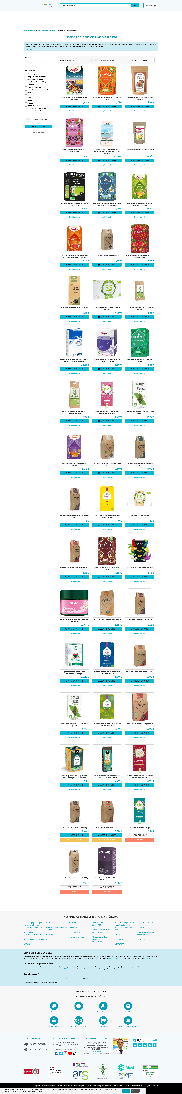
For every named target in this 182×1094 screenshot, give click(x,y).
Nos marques (30, 70)
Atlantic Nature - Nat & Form (36, 87)
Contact (89, 1086)
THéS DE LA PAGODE (145, 922)
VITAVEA (140, 927)
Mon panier (149, 5)
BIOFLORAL (50, 922)
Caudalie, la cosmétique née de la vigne (38, 91)
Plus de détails (29, 49)
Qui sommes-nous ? (137, 1086)
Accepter (126, 1091)
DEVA (29, 98)
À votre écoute (78, 1012)
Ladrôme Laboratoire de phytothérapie (101, 931)
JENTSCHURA (74, 932)
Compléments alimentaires (29, 10)
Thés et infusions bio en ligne (46, 30)
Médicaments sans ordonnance (128, 1026)
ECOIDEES (30, 100)
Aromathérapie (41, 10)
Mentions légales (79, 1086)
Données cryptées (53, 1026)
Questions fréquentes (128, 1012)
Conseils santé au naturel (64, 1086)
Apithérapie (65, 10)
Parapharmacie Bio (29, 30)
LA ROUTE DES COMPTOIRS (36, 108)
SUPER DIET (119, 944)
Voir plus (39, 111)
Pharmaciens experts (103, 1012)
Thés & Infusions (75, 10)
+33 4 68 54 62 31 (96, 1051)
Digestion (148, 958)
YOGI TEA (141, 939)
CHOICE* (30, 95)
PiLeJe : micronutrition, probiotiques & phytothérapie (100, 939)
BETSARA (27, 944)
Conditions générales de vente (102, 1086)
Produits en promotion (40, 119)
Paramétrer (135, 1091)
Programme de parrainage (78, 1026)
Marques (142, 10)
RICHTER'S (119, 939)
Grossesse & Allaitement (64, 969)
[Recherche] (135, 5)
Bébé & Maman (120, 10)
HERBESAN (31, 103)
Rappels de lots (118, 1086)
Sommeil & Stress (113, 958)
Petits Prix (153, 10)
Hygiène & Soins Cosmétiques (109, 10)
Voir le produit (140, 835)
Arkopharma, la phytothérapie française (37, 83)
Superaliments (87, 10)
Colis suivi (54, 1012)
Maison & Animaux (131, 10)
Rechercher (40, 126)
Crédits (127, 1086)
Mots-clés (29, 58)
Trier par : (135, 60)
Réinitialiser (40, 133)
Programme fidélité (103, 1026)
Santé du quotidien (98, 10)
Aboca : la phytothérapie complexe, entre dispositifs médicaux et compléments (36, 76)
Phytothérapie (53, 10)
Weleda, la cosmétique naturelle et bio (145, 933)
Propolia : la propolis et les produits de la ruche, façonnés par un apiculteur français (124, 926)
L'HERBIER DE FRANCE (34, 106)
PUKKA (117, 934)
